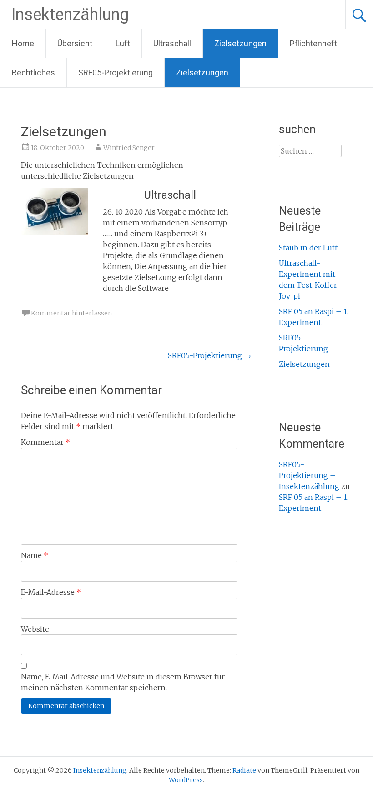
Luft (123, 43)
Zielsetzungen (240, 43)
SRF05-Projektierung (115, 72)
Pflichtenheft (313, 43)
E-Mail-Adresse (51, 592)
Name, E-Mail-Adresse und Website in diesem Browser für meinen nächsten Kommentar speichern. (123, 682)
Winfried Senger (129, 148)
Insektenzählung (70, 14)
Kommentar (45, 442)
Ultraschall (172, 43)
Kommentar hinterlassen (71, 313)
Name (34, 555)
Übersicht (74, 43)
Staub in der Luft (308, 247)
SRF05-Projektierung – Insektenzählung (309, 475)
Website (35, 629)
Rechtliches (33, 72)
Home (23, 43)
